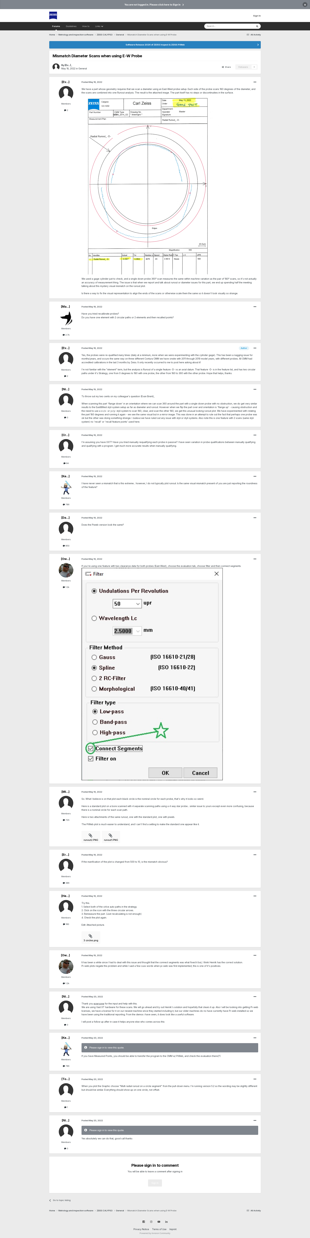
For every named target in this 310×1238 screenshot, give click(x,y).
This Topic (244, 26)
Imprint (173, 1229)
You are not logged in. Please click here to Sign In (152, 4)
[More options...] (255, 82)
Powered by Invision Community (155, 1233)
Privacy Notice (141, 1229)
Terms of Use (159, 1229)
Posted (92, 82)
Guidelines (71, 26)
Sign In (257, 15)
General (82, 68)
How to (85, 26)
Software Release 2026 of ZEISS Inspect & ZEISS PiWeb (155, 44)
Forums (56, 26)
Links (98, 26)
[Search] (257, 26)
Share (227, 67)
